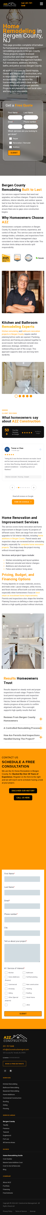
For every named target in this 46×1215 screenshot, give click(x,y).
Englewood (7, 1135)
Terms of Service (21, 1211)
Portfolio (6, 1186)
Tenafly (5, 1125)
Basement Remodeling (11, 1091)
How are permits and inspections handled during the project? (22, 737)
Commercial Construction (12, 1098)
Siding (5, 1105)
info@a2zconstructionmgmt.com (16, 1049)
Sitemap (32, 1211)
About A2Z (7, 1182)
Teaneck (6, 1132)
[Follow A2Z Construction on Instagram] (5, 1071)
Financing (6, 1189)
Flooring (6, 1108)
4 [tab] (27, 396)
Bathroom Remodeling (11, 1087)
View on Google (21, 502)
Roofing (6, 1101)
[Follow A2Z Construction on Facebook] (11, 1071)
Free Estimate (8, 1193)
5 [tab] (31, 396)
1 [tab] (16, 396)
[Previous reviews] (12, 487)
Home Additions (9, 1094)
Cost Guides (7, 1159)
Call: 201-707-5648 (27, 4)
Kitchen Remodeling (10, 1084)
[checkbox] (23, 143)
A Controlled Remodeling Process (22, 728)
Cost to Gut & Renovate (11, 1166)
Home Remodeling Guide (13, 1155)
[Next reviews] (33, 487)
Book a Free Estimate (14, 1063)
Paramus (6, 1128)
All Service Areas (9, 1142)
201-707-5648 (8, 1046)
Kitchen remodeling (10, 331)
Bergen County (9, 1121)
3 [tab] (23, 396)
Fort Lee (6, 1139)
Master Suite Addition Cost (13, 1162)
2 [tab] (20, 396)
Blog (4, 1169)
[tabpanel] (23, 378)
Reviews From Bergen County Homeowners (19, 719)
